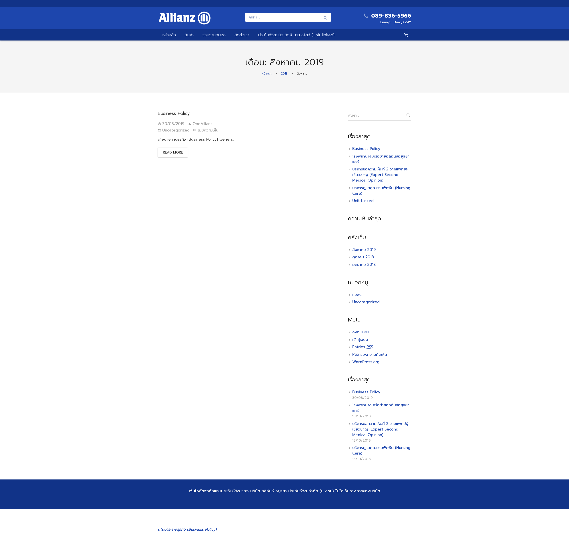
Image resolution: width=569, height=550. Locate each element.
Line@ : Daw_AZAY (395, 22)
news (357, 294)
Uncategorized (176, 130)
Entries (362, 347)
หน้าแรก (267, 73)
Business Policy (174, 113)
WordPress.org (365, 362)
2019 (284, 73)
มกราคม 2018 (364, 264)
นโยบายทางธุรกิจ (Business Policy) (187, 529)
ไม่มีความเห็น (208, 130)
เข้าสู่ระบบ (360, 339)
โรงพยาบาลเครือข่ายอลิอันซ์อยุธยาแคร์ (380, 159)
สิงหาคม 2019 (364, 250)
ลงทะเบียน (360, 332)
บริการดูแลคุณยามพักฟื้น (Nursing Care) (381, 190)
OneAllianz (202, 124)
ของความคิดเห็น (369, 354)
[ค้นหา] (406, 115)
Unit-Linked (363, 201)
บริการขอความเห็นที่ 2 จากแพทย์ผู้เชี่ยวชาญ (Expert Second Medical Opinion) (380, 174)
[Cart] (406, 34)
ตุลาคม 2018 (363, 257)
